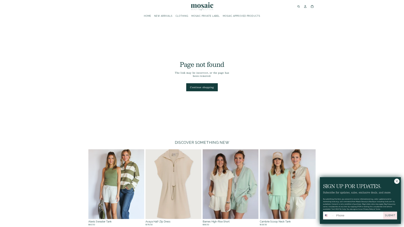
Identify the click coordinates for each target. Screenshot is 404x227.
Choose (313, 214)
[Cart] (312, 6)
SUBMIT (390, 215)
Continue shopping (202, 87)
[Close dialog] (397, 181)
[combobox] (329, 215)
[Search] (298, 6)
